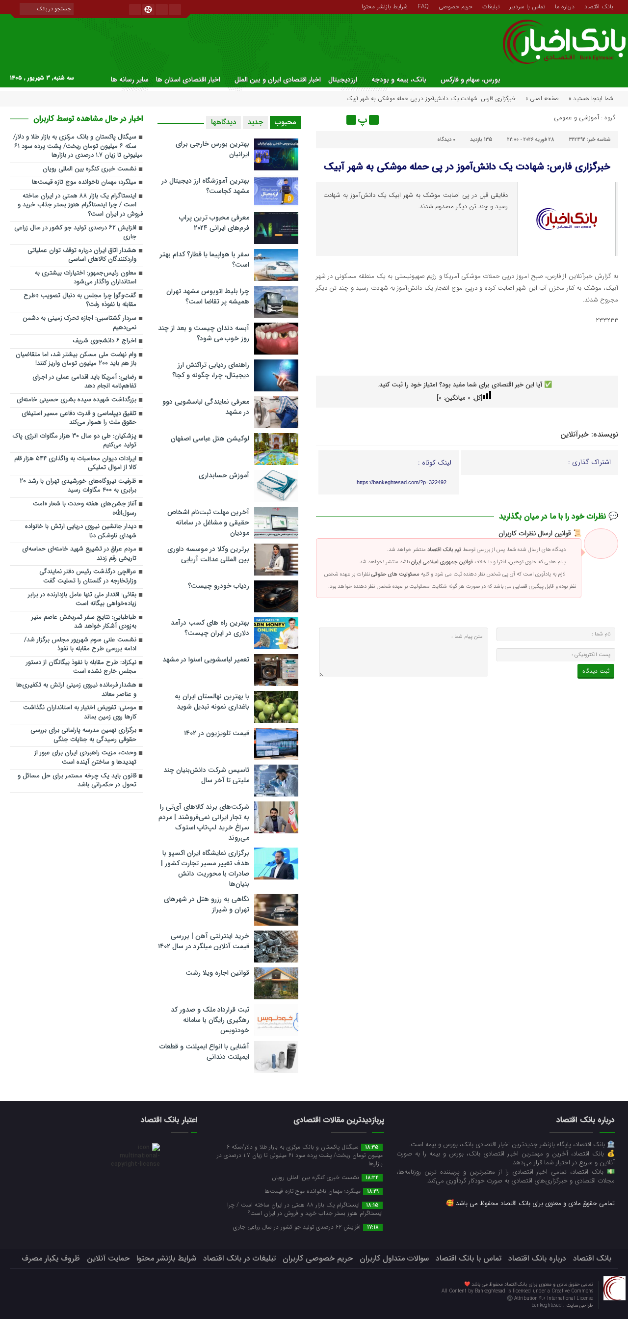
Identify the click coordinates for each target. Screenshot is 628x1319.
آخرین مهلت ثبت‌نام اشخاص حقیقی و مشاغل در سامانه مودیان (208, 522)
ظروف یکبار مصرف (51, 1258)
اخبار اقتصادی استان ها (188, 79)
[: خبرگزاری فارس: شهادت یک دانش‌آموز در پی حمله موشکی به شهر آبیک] (325, 120)
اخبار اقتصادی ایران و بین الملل (278, 79)
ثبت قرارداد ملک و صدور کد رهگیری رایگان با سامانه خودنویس (210, 1020)
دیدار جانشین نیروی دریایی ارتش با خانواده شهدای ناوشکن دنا (80, 531)
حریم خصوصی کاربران (318, 1258)
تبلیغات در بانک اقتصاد (239, 1258)
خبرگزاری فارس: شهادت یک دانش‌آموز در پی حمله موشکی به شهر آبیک (467, 166)
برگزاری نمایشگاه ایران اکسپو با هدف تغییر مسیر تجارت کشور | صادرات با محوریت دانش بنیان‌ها (205, 868)
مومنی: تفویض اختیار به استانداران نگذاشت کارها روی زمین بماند (79, 712)
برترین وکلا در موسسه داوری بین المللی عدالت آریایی (208, 554)
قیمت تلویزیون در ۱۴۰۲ (216, 733)
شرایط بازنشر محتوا (385, 6)
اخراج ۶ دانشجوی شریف (104, 341)
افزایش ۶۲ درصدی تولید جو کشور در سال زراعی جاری (75, 232)
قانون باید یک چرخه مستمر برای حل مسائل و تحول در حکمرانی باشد (77, 780)
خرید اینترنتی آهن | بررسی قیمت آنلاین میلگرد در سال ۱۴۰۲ (203, 941)
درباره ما (565, 6)
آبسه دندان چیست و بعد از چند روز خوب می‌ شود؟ (203, 333)
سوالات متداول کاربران (394, 1258)
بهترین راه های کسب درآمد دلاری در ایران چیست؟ (210, 627)
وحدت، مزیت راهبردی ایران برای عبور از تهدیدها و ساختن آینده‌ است (85, 757)
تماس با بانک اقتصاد (468, 1258)
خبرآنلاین (574, 434)
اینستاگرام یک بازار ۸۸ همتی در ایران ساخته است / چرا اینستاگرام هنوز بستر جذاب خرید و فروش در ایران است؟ (80, 205)
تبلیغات (490, 6)
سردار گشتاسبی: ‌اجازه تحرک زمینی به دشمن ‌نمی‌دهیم (79, 323)
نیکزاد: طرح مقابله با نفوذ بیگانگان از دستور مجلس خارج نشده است (81, 667)
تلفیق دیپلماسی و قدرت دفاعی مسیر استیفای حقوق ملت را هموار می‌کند (79, 418)
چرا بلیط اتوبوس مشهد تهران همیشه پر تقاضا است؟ (207, 296)
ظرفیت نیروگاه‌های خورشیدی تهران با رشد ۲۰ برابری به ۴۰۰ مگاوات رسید (78, 486)
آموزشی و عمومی (576, 117)
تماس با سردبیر (527, 6)
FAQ (423, 6)
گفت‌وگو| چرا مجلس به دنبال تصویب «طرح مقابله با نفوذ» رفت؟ (80, 300)
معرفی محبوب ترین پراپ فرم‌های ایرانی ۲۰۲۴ (214, 222)
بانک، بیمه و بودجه (398, 79)
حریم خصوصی (455, 6)
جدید (255, 122)
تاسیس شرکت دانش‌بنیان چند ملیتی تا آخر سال (206, 775)
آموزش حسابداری (224, 475)
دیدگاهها (223, 122)
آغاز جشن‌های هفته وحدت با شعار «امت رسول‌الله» (84, 508)
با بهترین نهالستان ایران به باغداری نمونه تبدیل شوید (212, 701)
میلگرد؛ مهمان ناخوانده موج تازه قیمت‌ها (84, 182)
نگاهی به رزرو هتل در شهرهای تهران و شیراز (206, 904)
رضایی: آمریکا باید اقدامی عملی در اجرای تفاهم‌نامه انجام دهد (84, 382)
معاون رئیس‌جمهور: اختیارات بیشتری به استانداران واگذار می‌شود (85, 278)
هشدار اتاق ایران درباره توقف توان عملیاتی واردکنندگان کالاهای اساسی (81, 255)
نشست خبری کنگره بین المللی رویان (89, 169)
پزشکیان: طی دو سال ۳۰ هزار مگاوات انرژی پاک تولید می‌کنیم (74, 441)
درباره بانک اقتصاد (537, 1258)
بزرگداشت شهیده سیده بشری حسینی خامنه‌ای (76, 400)
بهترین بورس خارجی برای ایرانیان (212, 149)
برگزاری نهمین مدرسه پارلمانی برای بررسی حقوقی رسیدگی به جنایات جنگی (83, 735)
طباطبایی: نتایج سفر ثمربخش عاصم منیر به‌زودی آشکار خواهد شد (83, 622)
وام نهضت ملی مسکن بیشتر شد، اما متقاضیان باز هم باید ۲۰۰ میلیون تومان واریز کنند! (76, 359)
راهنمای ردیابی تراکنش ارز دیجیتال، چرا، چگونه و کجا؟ (210, 370)
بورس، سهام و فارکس (470, 79)
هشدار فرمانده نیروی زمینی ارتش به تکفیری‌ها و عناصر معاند (76, 690)
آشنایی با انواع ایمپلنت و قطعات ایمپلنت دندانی (204, 1051)
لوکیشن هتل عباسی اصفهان (210, 438)
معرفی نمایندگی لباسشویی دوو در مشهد (205, 406)
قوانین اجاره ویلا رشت (217, 972)
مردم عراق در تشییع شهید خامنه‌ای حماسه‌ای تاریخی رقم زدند (79, 554)
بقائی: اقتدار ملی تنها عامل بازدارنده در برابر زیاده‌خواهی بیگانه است (82, 599)
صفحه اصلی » (542, 98)
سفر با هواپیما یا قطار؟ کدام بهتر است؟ (204, 259)
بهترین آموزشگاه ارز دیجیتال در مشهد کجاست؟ (205, 185)
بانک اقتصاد (598, 6)
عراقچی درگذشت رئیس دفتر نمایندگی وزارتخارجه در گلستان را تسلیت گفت (87, 576)
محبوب (285, 122)
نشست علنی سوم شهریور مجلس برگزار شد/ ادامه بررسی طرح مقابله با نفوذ (80, 644)
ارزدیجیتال (342, 79)
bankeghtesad (547, 1305)
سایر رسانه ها (130, 79)
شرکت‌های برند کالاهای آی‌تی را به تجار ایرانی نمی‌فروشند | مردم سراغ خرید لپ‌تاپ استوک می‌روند (203, 822)
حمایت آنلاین (108, 1258)
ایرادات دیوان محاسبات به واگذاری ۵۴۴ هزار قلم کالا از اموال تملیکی (75, 463)
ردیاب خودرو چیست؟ (218, 585)
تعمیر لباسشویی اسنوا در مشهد (205, 659)
